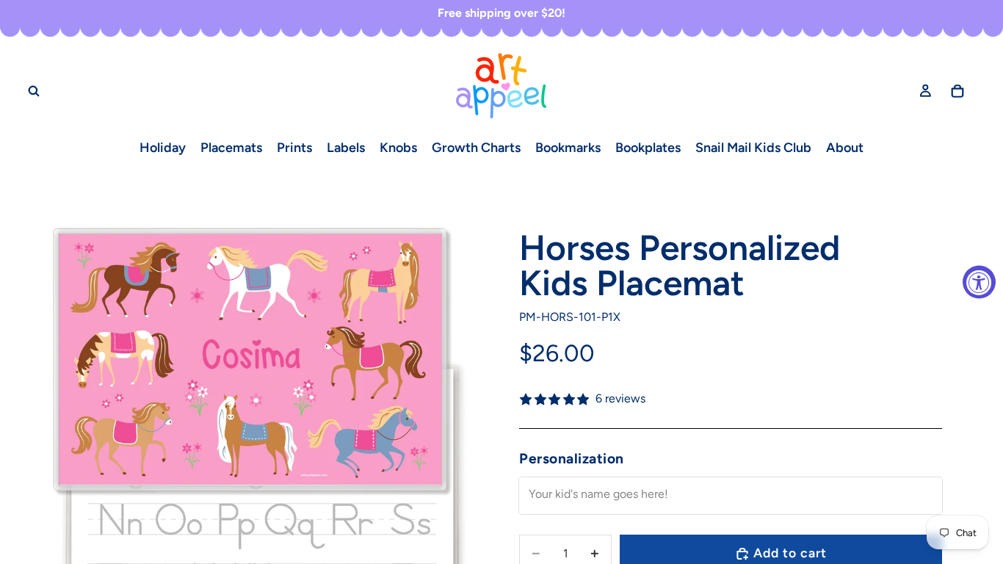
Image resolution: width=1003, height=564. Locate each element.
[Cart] (957, 90)
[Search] (34, 90)
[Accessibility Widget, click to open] (979, 282)
